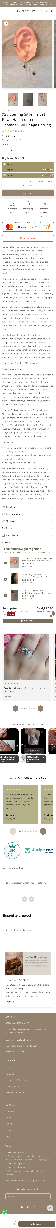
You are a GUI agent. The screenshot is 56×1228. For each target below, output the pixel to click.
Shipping (5, 140)
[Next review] (40, 708)
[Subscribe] (47, 1196)
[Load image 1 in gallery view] (13, 99)
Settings (9, 1123)
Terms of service (12, 1099)
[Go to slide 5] (31, 708)
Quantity (5, 144)
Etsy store (40, 1180)
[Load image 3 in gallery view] (42, 99)
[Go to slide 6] (34, 708)
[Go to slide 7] (36, 831)
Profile (8, 1117)
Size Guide (10, 1111)
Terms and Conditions (15, 1092)
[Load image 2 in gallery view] (28, 99)
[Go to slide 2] (24, 708)
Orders (8, 1130)
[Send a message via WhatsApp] (4, 1212)
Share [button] (7, 542)
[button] (3, 11)
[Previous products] (24, 899)
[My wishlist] (47, 11)
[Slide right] (53, 100)
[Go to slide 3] (26, 708)
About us (9, 1136)
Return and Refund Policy (16, 1080)
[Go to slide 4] (29, 708)
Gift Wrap (9, 1001)
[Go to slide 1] (22, 708)
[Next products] (31, 899)
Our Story (9, 1105)
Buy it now (28, 193)
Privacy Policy (11, 1074)
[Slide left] (3, 100)
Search (8, 1067)
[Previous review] (15, 708)
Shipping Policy (12, 1086)
